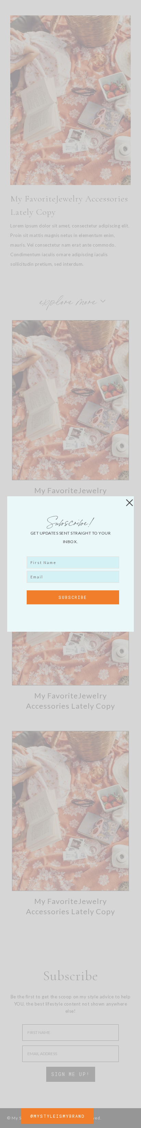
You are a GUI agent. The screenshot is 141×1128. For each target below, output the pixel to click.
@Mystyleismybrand (57, 1116)
